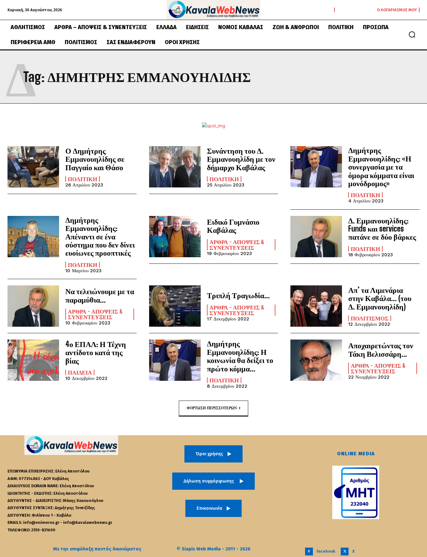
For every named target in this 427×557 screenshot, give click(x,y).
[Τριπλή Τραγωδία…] (175, 306)
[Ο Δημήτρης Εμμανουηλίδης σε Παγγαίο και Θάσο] (33, 166)
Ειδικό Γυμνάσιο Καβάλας (233, 225)
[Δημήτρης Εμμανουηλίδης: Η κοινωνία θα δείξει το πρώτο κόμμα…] (175, 360)
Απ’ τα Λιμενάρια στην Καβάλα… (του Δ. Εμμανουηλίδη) (379, 298)
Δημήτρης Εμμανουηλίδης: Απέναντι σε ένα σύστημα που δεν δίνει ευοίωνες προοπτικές (100, 236)
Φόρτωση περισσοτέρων (212, 408)
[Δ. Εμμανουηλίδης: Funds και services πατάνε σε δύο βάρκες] (316, 236)
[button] (411, 34)
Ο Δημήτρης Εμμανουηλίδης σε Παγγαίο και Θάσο (94, 159)
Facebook (326, 551)
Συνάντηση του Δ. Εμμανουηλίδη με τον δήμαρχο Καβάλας (241, 159)
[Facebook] (309, 551)
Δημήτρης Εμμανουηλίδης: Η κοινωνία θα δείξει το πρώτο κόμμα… (240, 356)
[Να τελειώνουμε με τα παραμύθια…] (33, 306)
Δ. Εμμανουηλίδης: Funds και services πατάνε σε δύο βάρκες (382, 229)
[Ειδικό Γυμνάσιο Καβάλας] (175, 236)
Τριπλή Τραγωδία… (238, 295)
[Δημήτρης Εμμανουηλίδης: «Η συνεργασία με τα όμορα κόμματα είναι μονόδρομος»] (316, 166)
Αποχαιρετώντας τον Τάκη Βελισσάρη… (380, 349)
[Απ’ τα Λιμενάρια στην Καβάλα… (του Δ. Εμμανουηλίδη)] (316, 306)
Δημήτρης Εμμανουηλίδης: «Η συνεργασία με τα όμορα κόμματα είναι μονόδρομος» (381, 167)
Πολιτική (82, 179)
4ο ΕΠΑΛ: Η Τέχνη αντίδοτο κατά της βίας (95, 352)
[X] (345, 551)
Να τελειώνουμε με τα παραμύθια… (99, 295)
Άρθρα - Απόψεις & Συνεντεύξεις (236, 244)
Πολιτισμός (370, 318)
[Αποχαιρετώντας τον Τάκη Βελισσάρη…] (316, 360)
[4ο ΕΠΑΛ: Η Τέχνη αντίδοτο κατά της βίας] (33, 360)
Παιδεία (80, 372)
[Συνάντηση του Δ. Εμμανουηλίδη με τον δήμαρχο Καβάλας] (175, 166)
